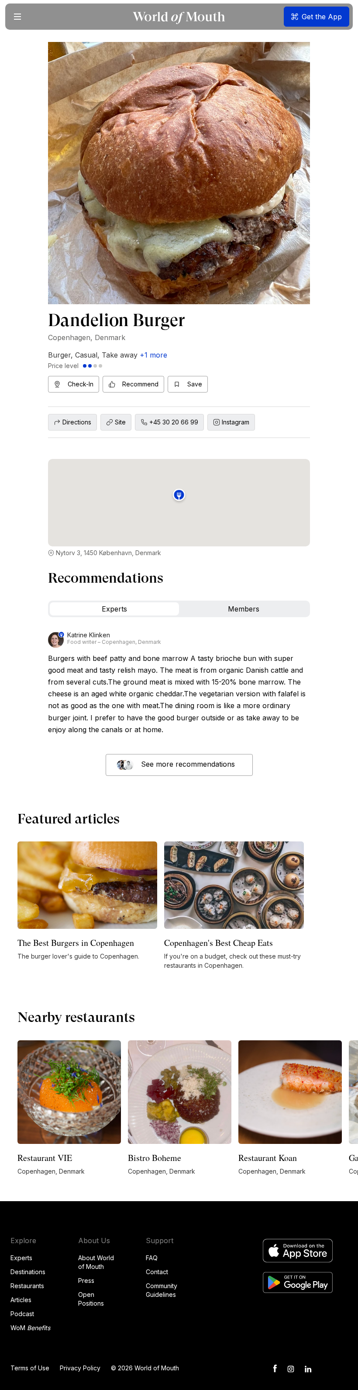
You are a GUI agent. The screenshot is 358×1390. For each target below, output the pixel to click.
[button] (17, 16)
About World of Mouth (96, 1262)
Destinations (27, 1271)
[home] (179, 17)
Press (86, 1280)
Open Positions (91, 1299)
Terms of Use (29, 1368)
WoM (30, 1327)
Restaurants (27, 1285)
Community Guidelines (161, 1290)
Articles (20, 1299)
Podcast (22, 1313)
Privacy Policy (80, 1368)
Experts (21, 1257)
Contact (157, 1271)
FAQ (152, 1257)
